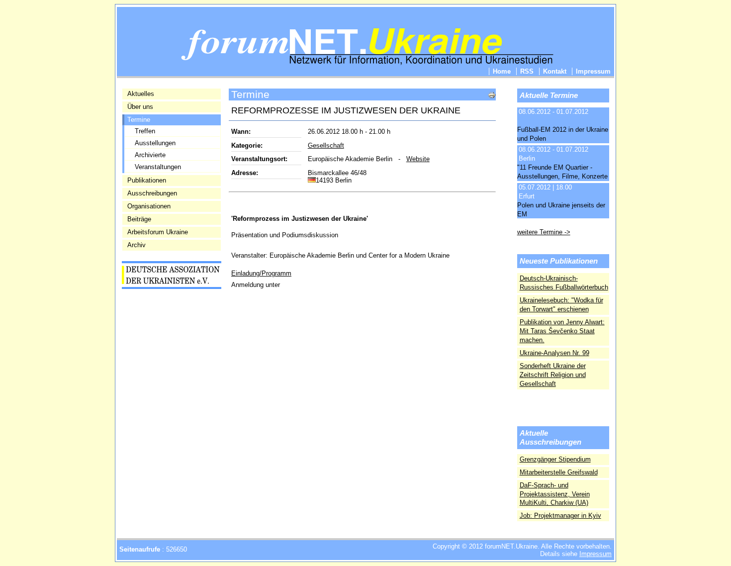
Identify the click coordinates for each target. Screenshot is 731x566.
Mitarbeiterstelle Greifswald (559, 472)
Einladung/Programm (261, 273)
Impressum (595, 554)
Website (418, 159)
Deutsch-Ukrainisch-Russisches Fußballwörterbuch (564, 283)
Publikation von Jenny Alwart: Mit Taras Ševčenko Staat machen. (562, 331)
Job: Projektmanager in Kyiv (560, 515)
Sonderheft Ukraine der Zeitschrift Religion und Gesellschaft (553, 374)
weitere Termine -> (543, 232)
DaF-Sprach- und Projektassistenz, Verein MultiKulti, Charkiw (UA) (555, 494)
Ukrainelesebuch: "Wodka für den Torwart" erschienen (561, 304)
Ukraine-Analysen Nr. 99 (554, 353)
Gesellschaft (326, 145)
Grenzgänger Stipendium (555, 459)
